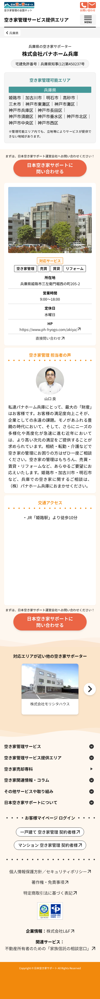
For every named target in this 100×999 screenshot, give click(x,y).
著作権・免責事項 (48, 882)
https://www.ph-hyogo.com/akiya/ (48, 329)
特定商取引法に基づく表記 (48, 893)
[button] (90, 689)
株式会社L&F (58, 931)
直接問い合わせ (48, 338)
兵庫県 (13, 33)
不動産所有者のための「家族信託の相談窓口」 (48, 948)
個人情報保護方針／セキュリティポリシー (48, 871)
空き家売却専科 (18, 769)
